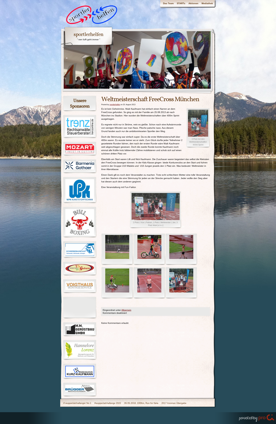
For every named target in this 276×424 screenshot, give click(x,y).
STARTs (181, 3)
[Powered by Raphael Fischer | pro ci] (257, 417)
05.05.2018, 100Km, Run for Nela (141, 403)
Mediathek (207, 3)
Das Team (168, 3)
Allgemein (126, 310)
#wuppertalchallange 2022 (107, 403)
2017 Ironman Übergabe (173, 403)
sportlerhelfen (88, 34)
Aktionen (193, 3)
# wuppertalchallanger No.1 (77, 403)
